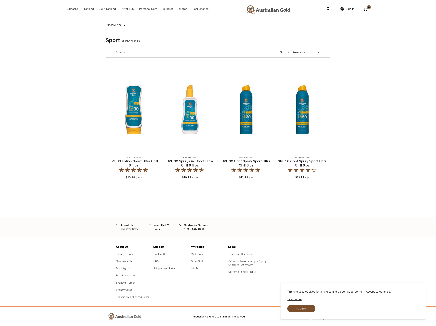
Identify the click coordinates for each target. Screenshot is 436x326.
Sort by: (285, 52)
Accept (301, 308)
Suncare (72, 9)
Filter (119, 52)
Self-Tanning (107, 9)
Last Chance (201, 9)
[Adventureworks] (268, 10)
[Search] (328, 9)
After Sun (127, 9)
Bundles (168, 9)
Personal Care (148, 9)
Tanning (89, 9)
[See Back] (156, 79)
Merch (183, 9)
